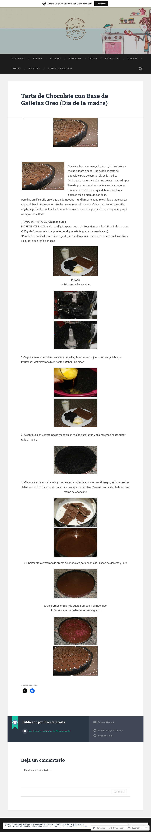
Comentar (119, 791)
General (110, 722)
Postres (55, 58)
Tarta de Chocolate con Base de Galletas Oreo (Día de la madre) (64, 99)
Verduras (18, 58)
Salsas (37, 58)
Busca (140, 69)
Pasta (93, 58)
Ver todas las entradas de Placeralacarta (49, 731)
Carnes (132, 58)
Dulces (16, 68)
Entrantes (112, 58)
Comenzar (101, 4)
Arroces (34, 68)
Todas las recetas (60, 68)
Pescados (75, 58)
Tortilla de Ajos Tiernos (110, 730)
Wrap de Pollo (105, 735)
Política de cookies (80, 826)
